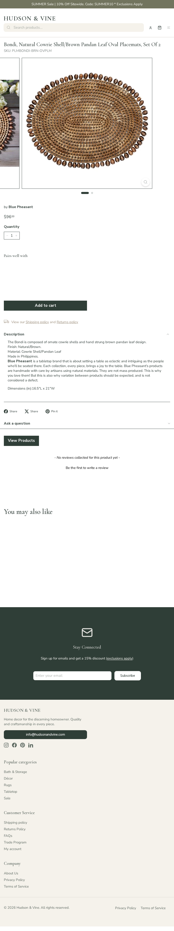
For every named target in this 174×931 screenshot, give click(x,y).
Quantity (11, 226)
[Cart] (159, 28)
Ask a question (17, 423)
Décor (8, 778)
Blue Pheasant (21, 207)
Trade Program (15, 842)
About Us (11, 873)
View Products (21, 440)
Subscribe (127, 675)
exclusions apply (119, 658)
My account (12, 849)
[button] (87, 467)
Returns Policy (15, 829)
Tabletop (10, 791)
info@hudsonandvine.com (45, 734)
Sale (7, 798)
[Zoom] (145, 182)
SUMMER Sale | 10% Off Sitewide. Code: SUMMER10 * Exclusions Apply (87, 4)
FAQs (8, 835)
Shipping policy (15, 822)
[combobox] (74, 27)
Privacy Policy (14, 880)
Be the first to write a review (87, 468)
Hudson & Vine (30, 18)
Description (14, 334)
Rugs (8, 785)
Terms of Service (16, 886)
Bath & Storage (15, 772)
